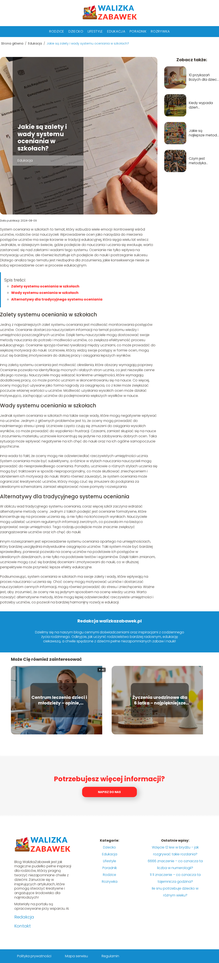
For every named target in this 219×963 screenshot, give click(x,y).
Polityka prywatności (34, 956)
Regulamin (110, 956)
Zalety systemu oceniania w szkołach (45, 286)
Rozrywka (160, 31)
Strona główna (12, 43)
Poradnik (138, 31)
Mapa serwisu (76, 956)
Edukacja (116, 31)
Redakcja (24, 917)
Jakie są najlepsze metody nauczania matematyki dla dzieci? (204, 133)
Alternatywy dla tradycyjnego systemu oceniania (56, 299)
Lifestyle (95, 31)
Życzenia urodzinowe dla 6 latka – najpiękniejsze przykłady (159, 700)
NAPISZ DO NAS (109, 792)
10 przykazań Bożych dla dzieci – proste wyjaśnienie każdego (203, 77)
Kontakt (22, 926)
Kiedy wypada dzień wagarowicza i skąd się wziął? (201, 105)
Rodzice (56, 31)
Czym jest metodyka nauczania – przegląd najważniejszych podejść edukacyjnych (202, 160)
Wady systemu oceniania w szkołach (44, 292)
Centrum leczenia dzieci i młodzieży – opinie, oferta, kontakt (59, 700)
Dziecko (75, 31)
